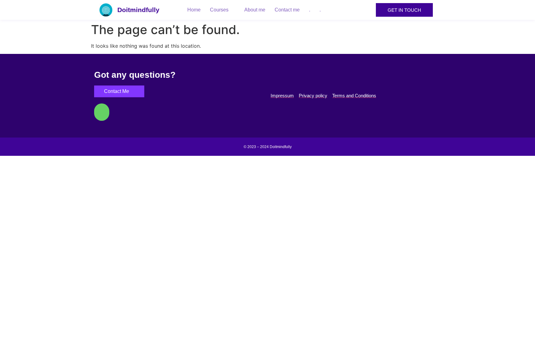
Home (194, 9)
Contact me (287, 9)
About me (254, 9)
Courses (219, 9)
